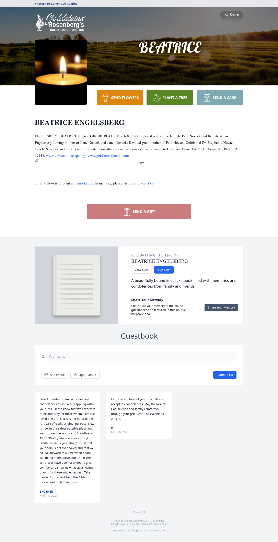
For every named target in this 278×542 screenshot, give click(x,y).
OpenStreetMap (143, 530)
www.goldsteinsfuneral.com (108, 155)
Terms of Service (150, 524)
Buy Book (164, 270)
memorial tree (84, 183)
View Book (141, 270)
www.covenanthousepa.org (65, 155)
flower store (145, 183)
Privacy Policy (127, 524)
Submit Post (225, 375)
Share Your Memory (221, 307)
